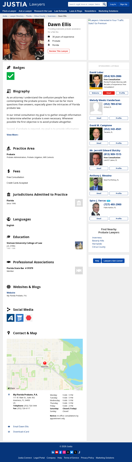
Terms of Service (71, 458)
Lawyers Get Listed (113, 260)
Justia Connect (25, 458)
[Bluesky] (71, 452)
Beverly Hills (98, 240)
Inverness (52, 16)
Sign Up (123, 4)
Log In (113, 4)
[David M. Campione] (96, 133)
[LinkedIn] (53, 452)
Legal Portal (39, 458)
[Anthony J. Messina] (96, 183)
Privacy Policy (87, 458)
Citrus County (39, 16)
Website (11, 292)
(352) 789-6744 (112, 104)
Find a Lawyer (9, 11)
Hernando (97, 243)
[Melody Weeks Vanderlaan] (96, 108)
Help (59, 458)
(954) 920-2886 (112, 76)
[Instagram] (64, 452)
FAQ (97, 260)
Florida (29, 16)
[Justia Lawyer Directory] (15, 4)
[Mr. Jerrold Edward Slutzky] (96, 158)
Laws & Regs (75, 11)
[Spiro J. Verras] (96, 209)
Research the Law (43, 11)
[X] (75, 452)
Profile (122, 93)
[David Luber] (96, 80)
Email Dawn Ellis (21, 426)
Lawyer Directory (17, 16)
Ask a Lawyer (25, 11)
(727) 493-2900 (112, 204)
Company (51, 458)
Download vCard (21, 431)
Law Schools (60, 11)
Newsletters (90, 11)
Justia (5, 16)
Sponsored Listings (109, 66)
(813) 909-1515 (112, 154)
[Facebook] (60, 452)
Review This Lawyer (58, 51)
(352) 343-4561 (112, 129)
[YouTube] (56, 452)
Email (109, 93)
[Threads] (67, 452)
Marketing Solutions (108, 11)
